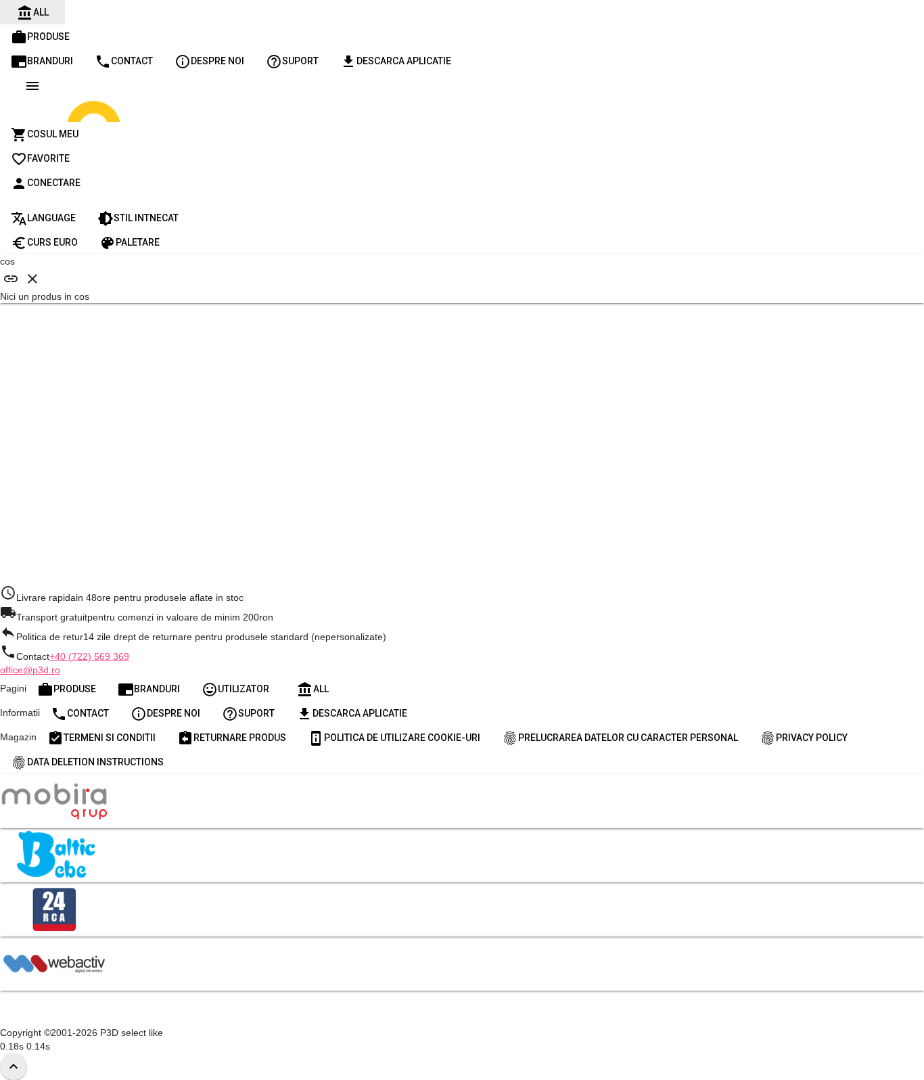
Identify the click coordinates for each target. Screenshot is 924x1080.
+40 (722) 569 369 (89, 656)
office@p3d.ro (30, 670)
